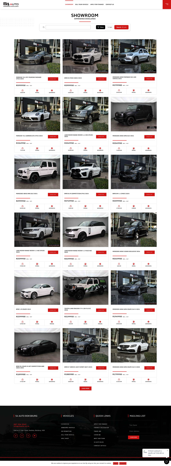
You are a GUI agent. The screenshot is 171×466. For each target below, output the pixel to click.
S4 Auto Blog (99, 442)
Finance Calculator (101, 427)
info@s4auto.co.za (21, 426)
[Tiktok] (16, 436)
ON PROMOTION (66, 431)
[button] (85, 388)
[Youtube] (35, 436)
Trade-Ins (97, 431)
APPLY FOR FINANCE (97, 4)
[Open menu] (166, 4)
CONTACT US (110, 4)
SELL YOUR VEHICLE (81, 4)
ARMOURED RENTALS (68, 427)
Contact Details (100, 446)
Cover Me (97, 435)
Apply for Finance (100, 424)
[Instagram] (28, 436)
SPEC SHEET (65, 438)
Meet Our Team (99, 438)
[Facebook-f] (22, 436)
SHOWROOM (69, 4)
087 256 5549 (20, 424)
